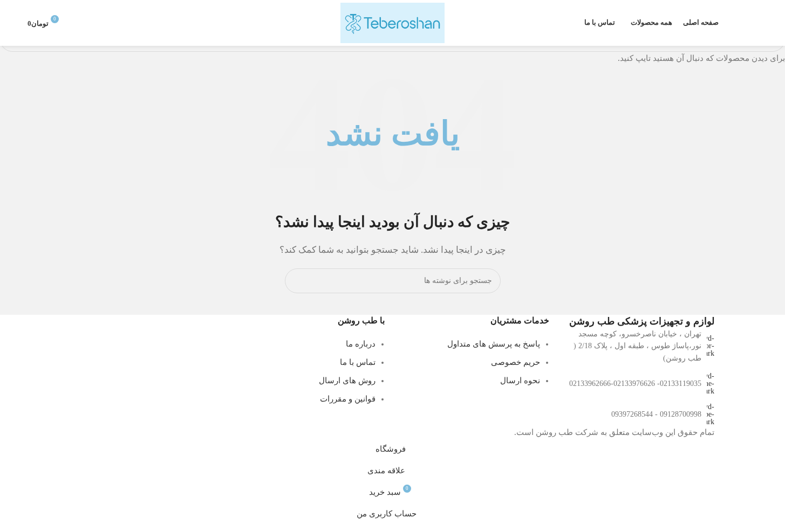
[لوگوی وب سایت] (392, 22)
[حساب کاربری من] (79, 23)
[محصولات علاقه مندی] (733, 23)
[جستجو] (753, 23)
